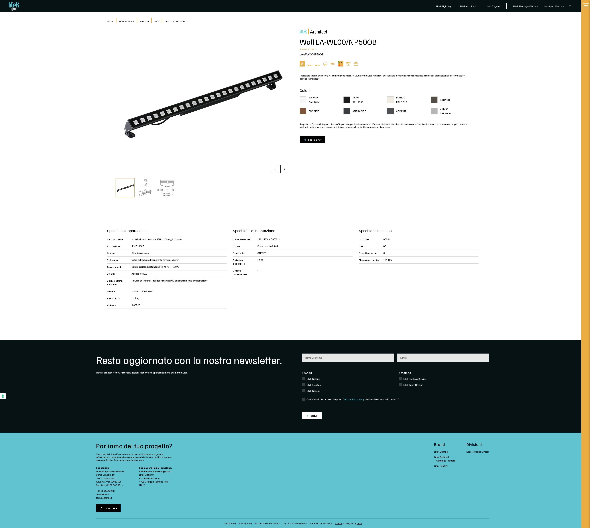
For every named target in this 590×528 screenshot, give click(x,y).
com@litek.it (102, 494)
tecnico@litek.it (104, 497)
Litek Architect (468, 6)
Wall (157, 21)
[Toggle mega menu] (586, 6)
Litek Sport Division (553, 6)
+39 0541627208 (105, 490)
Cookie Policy (230, 523)
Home (110, 21)
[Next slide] (284, 169)
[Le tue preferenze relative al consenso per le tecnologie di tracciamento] (3, 396)
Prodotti (144, 21)
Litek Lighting (443, 6)
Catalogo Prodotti (445, 460)
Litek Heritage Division (525, 6)
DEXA (359, 523)
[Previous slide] (275, 169)
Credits (338, 523)
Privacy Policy (245, 523)
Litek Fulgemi (493, 6)
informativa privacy (354, 399)
